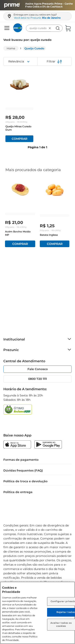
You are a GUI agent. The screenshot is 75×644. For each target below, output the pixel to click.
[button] (6, 28)
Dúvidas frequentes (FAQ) (23, 470)
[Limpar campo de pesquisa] (50, 28)
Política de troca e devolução (25, 481)
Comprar (19, 138)
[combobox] (44, 28)
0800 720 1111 (37, 379)
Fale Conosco (38, 369)
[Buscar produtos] (57, 28)
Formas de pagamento (21, 460)
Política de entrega (17, 492)
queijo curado (34, 48)
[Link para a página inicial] (11, 48)
